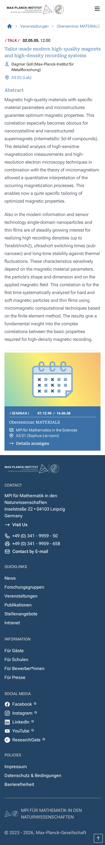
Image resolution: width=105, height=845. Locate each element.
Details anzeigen (32, 443)
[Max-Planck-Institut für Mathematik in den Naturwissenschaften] (9, 26)
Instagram (23, 713)
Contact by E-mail (30, 551)
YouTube (21, 731)
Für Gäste (14, 650)
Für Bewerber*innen (24, 668)
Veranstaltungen (21, 596)
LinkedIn (21, 722)
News (10, 578)
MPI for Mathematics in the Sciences (46, 430)
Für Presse (14, 677)
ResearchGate (27, 739)
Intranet (12, 622)
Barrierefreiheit (19, 784)
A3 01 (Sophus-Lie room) (37, 435)
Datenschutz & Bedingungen (32, 775)
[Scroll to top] (98, 838)
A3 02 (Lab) (21, 77)
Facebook (22, 704)
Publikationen (18, 605)
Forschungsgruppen (24, 587)
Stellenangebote (21, 613)
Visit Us (19, 524)
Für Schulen (16, 659)
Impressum (15, 766)
